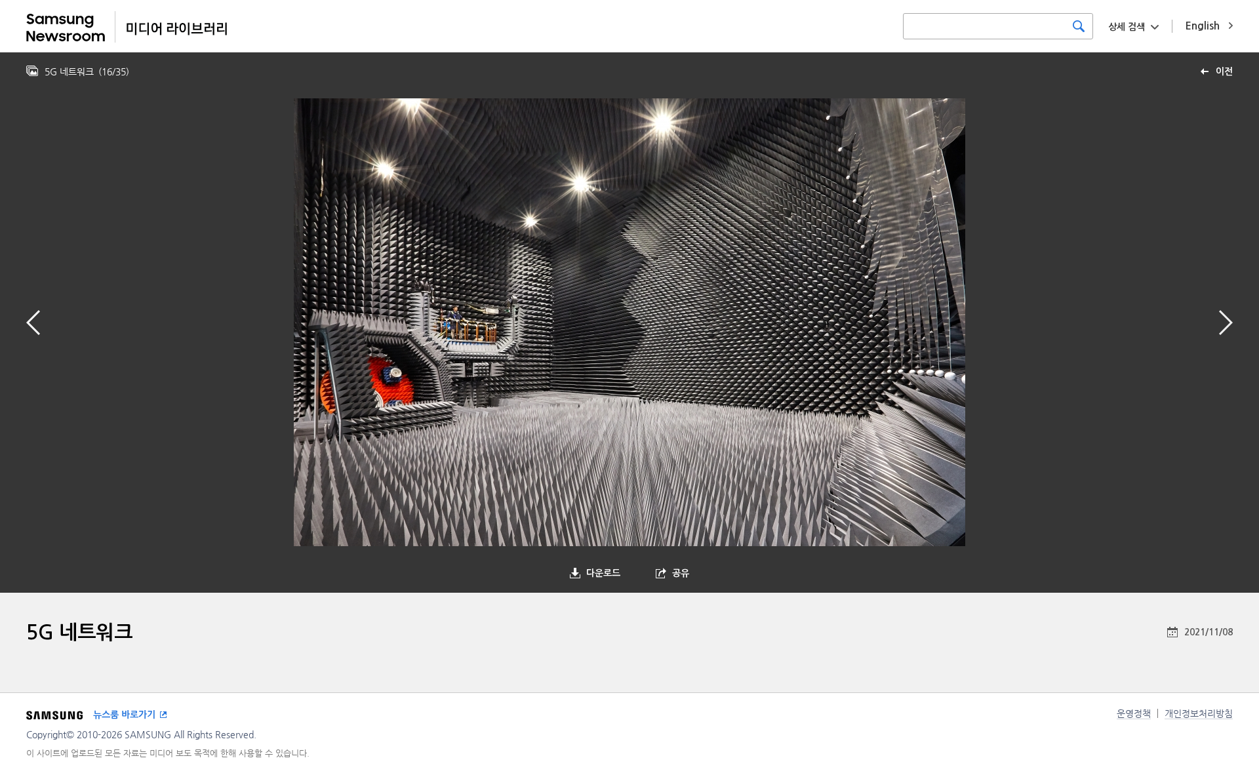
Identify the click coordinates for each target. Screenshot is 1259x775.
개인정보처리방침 (1199, 713)
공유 (680, 573)
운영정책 (1134, 713)
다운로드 (603, 573)
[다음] (1226, 322)
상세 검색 (1126, 26)
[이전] (33, 322)
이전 (1224, 71)
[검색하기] (1079, 26)
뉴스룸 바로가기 (124, 714)
